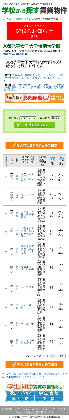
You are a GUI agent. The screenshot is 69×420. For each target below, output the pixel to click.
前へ (53, 355)
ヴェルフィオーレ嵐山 (28, 268)
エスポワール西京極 (27, 342)
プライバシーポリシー (29, 408)
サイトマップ (52, 408)
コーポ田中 (27, 324)
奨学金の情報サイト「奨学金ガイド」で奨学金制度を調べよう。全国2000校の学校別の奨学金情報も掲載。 (34, 87)
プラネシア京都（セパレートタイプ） (27, 232)
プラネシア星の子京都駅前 (27, 214)
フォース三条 (27, 196)
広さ (61, 158)
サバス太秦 (27, 287)
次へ (61, 355)
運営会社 (9, 408)
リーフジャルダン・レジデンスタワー (27, 177)
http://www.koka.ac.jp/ (15, 53)
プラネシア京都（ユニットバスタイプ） (27, 250)
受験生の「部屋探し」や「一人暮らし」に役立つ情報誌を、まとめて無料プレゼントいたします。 (34, 78)
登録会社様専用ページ (38, 412)
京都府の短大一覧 (18, 19)
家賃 (53, 158)
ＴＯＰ (3, 19)
